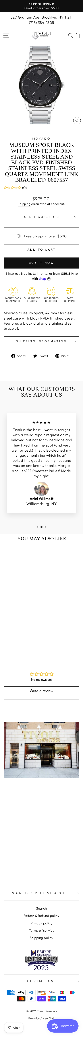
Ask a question (42, 217)
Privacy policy (42, 923)
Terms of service (41, 930)
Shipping (24, 204)
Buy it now (41, 263)
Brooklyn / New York (41, 1018)
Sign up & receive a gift (40, 893)
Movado (41, 138)
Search (41, 908)
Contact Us (40, 981)
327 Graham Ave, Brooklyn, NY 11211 (41, 17)
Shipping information (41, 341)
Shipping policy (41, 938)
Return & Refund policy (41, 916)
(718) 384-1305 (41, 22)
